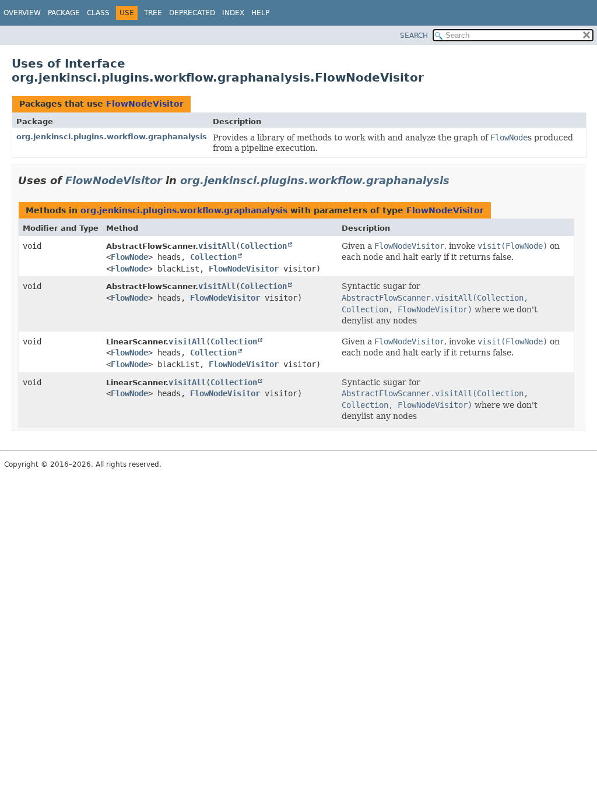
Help (260, 13)
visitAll (217, 246)
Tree (153, 13)
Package (64, 13)
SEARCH (414, 35)
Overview (22, 13)
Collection (263, 246)
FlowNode (129, 257)
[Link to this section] (457, 180)
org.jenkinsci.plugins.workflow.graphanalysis (111, 136)
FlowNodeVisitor (145, 103)
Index (233, 13)
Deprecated (192, 13)
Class (98, 13)
